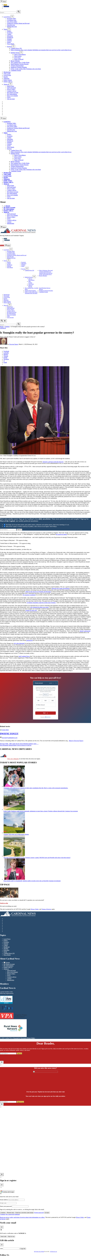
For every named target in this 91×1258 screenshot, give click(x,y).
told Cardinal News (24, 656)
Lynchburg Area (11, 20)
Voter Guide (7, 73)
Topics (5, 29)
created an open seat (31, 610)
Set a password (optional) (13, 1214)
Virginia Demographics (17, 65)
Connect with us (11, 91)
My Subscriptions (12, 94)
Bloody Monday (15, 61)
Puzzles (6, 77)
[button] (45, 524)
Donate (5, 4)
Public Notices (8, 80)
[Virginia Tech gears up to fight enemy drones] (14, 833)
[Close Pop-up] (2, 1062)
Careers (9, 222)
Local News (7, 17)
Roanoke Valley (11, 18)
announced (29, 640)
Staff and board (11, 87)
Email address (4, 1199)
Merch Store (10, 86)
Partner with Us (8, 81)
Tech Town (17, 57)
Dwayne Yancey (13, 344)
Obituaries (6, 78)
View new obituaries (13, 759)
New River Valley (12, 22)
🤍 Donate (7, 206)
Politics (9, 31)
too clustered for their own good (39, 607)
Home (1, 326)
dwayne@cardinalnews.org (9, 737)
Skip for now (11, 1236)
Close (4, 1)
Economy (10, 32)
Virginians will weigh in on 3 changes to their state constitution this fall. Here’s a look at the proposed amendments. (36, 788)
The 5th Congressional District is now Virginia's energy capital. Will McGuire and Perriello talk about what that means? (37, 857)
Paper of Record (18, 59)
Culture (9, 34)
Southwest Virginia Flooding (19, 67)
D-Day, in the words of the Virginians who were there (26, 69)
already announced (85, 631)
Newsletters (6, 6)
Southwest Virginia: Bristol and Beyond (18, 23)
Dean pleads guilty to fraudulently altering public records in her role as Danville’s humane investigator (32, 881)
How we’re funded (12, 95)
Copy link (23, 1248)
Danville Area (11, 25)
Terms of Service (46, 909)
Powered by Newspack (20, 1038)
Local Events (7, 75)
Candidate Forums (16, 70)
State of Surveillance (20, 54)
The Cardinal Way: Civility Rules (20, 62)
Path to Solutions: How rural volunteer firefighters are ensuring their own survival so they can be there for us (41, 50)
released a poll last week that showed (53, 461)
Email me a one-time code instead (24, 1212)
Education (10, 36)
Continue (3, 1212)
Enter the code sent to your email (9, 1196)
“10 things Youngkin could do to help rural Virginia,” (41, 602)
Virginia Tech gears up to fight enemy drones (16, 834)
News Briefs (10, 44)
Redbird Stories (15, 52)
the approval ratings (61, 534)
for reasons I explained (29, 595)
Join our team (11, 99)
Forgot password (39, 1212)
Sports (9, 42)
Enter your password (6, 1206)
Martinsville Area (12, 26)
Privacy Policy (11, 89)
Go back (47, 1212)
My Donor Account (12, 92)
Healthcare (10, 37)
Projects (9, 46)
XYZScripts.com (53, 1251)
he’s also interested (19, 643)
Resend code (10, 1212)
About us (6, 84)
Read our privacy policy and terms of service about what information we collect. (22, 1217)
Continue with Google (8, 1192)
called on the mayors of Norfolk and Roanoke (38, 591)
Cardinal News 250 (16, 48)
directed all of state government (60, 588)
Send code (3, 1236)
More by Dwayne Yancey (76, 740)
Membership (7, 72)
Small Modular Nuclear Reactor (20, 64)
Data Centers (18, 56)
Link (1, 1248)
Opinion (9, 40)
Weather (9, 39)
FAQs (8, 97)
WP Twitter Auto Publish (39, 1251)
